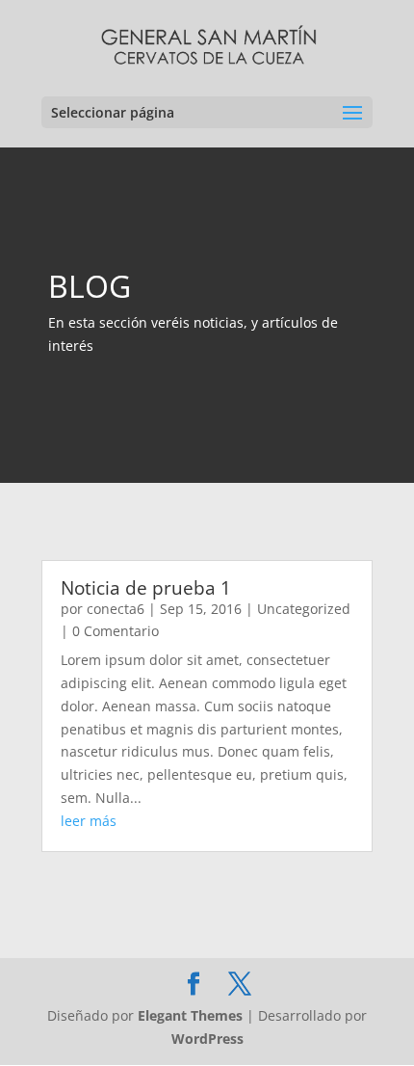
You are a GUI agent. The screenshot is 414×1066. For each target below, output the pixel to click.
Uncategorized (303, 609)
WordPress (207, 1038)
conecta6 (115, 609)
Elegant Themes (190, 1015)
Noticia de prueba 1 (146, 587)
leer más (88, 821)
